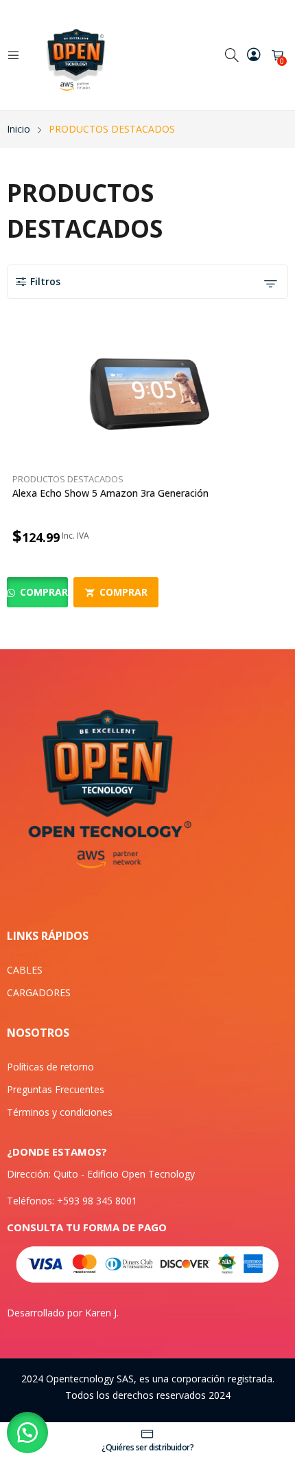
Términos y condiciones (60, 1112)
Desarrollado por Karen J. (63, 1312)
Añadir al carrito (280, 536)
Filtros (45, 281)
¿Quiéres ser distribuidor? (147, 1447)
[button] (27, 1432)
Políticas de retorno (50, 1066)
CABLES (25, 969)
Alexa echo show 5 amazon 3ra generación (110, 492)
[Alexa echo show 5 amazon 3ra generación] (147, 397)
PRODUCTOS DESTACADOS (67, 479)
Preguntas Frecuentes (55, 1089)
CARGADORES (39, 992)
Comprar (42, 591)
